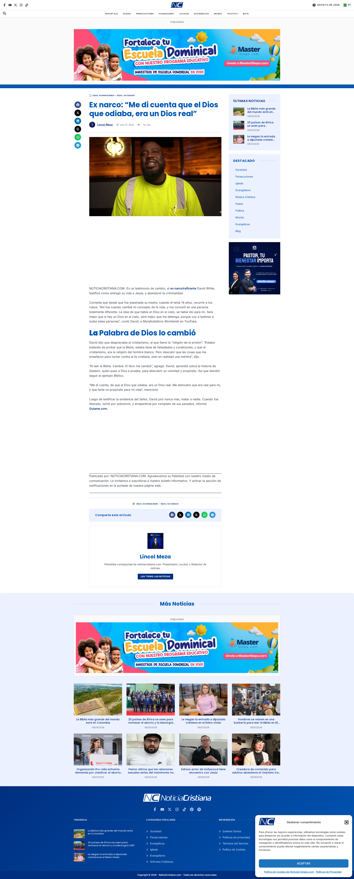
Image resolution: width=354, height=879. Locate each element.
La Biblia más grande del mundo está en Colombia (261, 112)
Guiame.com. (98, 408)
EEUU (95, 95)
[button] (346, 822)
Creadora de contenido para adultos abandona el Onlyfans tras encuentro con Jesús (256, 772)
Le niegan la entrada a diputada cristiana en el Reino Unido (261, 140)
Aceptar (303, 863)
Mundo (218, 13)
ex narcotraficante (183, 288)
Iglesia (127, 13)
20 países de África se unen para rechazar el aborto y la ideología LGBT (261, 127)
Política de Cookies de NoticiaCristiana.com (289, 871)
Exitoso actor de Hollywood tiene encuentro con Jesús (203, 770)
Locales (184, 13)
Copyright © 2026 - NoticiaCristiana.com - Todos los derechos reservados (177, 874)
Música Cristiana (245, 196)
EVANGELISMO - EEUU (110, 95)
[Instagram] (21, 5)
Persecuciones (145, 13)
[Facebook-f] (4, 5)
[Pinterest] (192, 809)
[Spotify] (199, 809)
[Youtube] (10, 5)
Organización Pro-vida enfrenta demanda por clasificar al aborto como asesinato (98, 772)
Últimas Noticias (249, 101)
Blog (246, 13)
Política (232, 13)
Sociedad (129, 95)
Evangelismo (166, 13)
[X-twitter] (15, 5)
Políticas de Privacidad (328, 871)
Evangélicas (201, 13)
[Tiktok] (26, 5)
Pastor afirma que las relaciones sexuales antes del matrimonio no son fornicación (151, 772)
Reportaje (111, 13)
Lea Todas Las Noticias (155, 576)
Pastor (239, 203)
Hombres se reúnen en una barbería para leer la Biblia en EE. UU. (256, 723)
